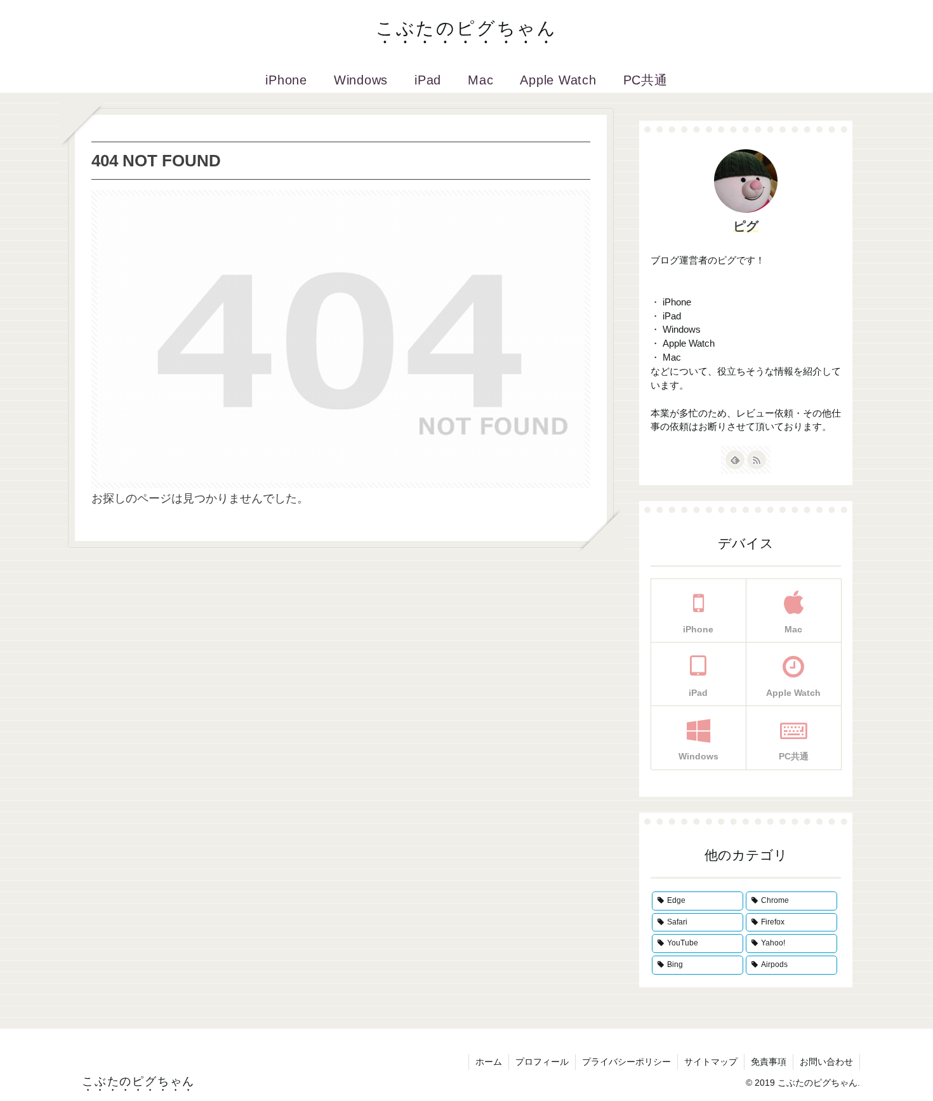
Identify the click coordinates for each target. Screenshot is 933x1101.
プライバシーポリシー (626, 1062)
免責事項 (768, 1062)
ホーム (488, 1062)
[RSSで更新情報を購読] (756, 459)
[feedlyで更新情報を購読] (735, 459)
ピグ (745, 226)
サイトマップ (711, 1062)
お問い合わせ (826, 1062)
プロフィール (542, 1062)
